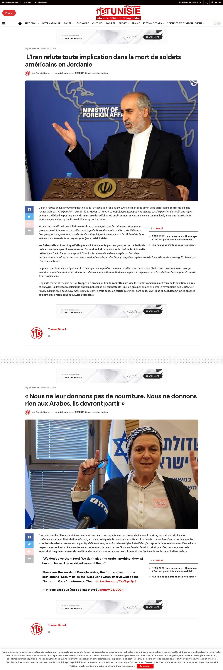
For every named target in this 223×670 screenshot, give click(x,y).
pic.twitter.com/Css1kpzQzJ (115, 581)
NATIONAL (31, 23)
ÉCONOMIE (83, 23)
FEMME (136, 23)
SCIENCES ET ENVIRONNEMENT (184, 23)
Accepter (145, 666)
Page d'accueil (32, 48)
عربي (10, 13)
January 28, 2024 (110, 590)
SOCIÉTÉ (110, 23)
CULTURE (97, 23)
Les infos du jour (100, 73)
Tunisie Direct (42, 73)
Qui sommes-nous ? (11, 2)
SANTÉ (67, 23)
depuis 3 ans (61, 73)
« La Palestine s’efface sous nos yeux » (174, 245)
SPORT (123, 23)
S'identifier (41, 2)
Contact (27, 2)
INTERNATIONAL (51, 23)
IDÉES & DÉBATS (152, 23)
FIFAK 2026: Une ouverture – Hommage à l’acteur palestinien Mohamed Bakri (174, 238)
